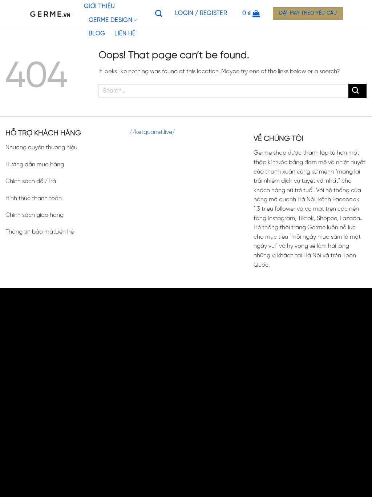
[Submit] (357, 91)
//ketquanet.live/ (152, 132)
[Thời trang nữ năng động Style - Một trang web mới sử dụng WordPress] (51, 13)
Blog (97, 34)
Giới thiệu (99, 6)
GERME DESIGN (110, 20)
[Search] (160, 13)
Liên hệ (125, 34)
